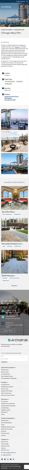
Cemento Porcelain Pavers (11, 96)
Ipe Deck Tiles (4, 389)
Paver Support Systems (7, 376)
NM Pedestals (8, 98)
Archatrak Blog (5, 408)
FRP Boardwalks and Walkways (9, 378)
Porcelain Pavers (5, 384)
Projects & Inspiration (7, 418)
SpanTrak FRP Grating (6, 391)
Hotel (4, 246)
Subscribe (4, 362)
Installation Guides (5, 410)
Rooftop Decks (5, 369)
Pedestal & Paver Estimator (8, 403)
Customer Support (8, 330)
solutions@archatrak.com (9, 452)
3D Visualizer (4, 401)
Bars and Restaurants (6, 422)
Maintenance (4, 412)
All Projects (14, 285)
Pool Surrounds (5, 433)
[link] (14, 201)
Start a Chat (6, 450)
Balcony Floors (5, 372)
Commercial (19, 81)
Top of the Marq (8, 212)
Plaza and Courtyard (14, 278)
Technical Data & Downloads (8, 405)
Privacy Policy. (4, 466)
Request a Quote (11, 310)
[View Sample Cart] (27, 1)
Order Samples (10, 316)
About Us (3, 448)
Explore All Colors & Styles (8, 395)
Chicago (17, 47)
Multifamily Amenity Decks (8, 427)
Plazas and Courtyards (6, 429)
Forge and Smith (17, 468)
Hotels (2, 424)
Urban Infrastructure (6, 393)
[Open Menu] (25, 7)
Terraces (3, 435)
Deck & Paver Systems (8, 367)
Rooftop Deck (8, 83)
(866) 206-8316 (21, 1)
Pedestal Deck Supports (7, 386)
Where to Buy (4, 441)
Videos (3, 414)
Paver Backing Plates (10, 99)
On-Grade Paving (5, 374)
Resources (4, 399)
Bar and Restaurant (10, 81)
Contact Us (9, 323)
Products (4, 382)
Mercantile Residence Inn (12, 244)
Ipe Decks (9, 246)
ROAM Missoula (8, 276)
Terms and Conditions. (13, 466)
